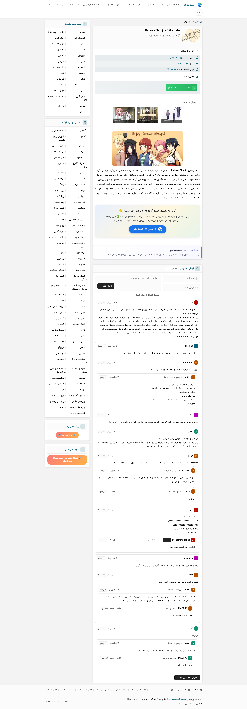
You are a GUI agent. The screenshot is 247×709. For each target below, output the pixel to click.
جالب (62, 220)
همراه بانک (129, 5)
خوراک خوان (80, 237)
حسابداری (81, 231)
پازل (84, 50)
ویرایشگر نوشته (78, 407)
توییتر (166, 690)
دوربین (60, 243)
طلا (62, 301)
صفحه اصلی (173, 5)
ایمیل (83, 173)
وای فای (82, 390)
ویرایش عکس (79, 401)
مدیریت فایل (58, 342)
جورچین (82, 55)
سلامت (61, 264)
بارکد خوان (59, 179)
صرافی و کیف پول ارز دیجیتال (79, 287)
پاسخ (100, 302)
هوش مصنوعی (112, 5)
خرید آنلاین (59, 231)
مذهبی (82, 347)
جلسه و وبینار (79, 225)
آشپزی (82, 32)
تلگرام (195, 690)
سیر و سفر (80, 270)
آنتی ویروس (58, 146)
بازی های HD (165, 35)
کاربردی (82, 318)
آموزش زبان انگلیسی (59, 138)
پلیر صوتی (59, 202)
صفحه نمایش (57, 285)
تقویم (61, 214)
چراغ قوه (60, 225)
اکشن (83, 44)
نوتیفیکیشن (58, 378)
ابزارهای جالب (57, 152)
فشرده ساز (80, 312)
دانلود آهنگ (51, 690)
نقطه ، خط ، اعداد (56, 96)
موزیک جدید (68, 690)
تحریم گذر (81, 214)
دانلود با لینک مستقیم (179, 88)
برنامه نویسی (79, 184)
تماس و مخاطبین (77, 220)
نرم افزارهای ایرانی (92, 5)
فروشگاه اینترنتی (55, 306)
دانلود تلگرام (120, 690)
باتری (83, 179)
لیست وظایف (58, 330)
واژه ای (61, 106)
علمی (83, 306)
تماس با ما (62, 5)
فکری (61, 73)
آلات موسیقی (57, 130)
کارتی (83, 79)
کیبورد (61, 324)
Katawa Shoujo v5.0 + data (162, 30)
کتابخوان (60, 318)
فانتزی (82, 73)
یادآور (61, 407)
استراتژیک (59, 38)
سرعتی (61, 61)
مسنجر (141, 5)
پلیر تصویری (80, 202)
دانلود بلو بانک (138, 690)
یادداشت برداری (78, 413)
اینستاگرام (181, 690)
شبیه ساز (81, 67)
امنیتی (61, 163)
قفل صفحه (58, 312)
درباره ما (49, 5)
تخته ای (60, 50)
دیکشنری (81, 252)
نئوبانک (60, 359)
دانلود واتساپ (85, 690)
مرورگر (61, 347)
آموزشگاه (74, 5)
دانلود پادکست (56, 237)
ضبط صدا (81, 295)
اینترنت (60, 173)
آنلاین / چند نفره (56, 32)
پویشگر (82, 208)
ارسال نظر (107, 286)
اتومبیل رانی (80, 38)
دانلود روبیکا (103, 690)
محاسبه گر (59, 336)
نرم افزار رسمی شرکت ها (58, 370)
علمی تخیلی (58, 67)
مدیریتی (81, 91)
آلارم (83, 136)
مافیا (62, 85)
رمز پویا (82, 258)
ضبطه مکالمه (57, 295)
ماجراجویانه (153, 35)
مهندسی (60, 353)
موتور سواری (58, 91)
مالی (83, 336)
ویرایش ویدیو (57, 401)
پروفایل (82, 196)
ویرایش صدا (58, 395)
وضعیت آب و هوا (77, 395)
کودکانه (60, 79)
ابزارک (83, 152)
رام (62, 252)
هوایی (82, 106)
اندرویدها (189, 5)
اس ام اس (59, 157)
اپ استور (81, 157)
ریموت (82, 264)
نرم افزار (152, 5)
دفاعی (61, 55)
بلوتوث (82, 190)
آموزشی (82, 146)
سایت (183, 699)
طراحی (83, 301)
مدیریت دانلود (78, 342)
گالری (83, 330)
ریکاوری (60, 258)
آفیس (83, 130)
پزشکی (60, 196)
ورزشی (82, 112)
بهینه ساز (59, 190)
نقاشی (82, 378)
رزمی (83, 61)
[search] (199, 12)
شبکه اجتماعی (57, 270)
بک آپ (61, 184)
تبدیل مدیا (59, 208)
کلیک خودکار (79, 324)
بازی (162, 5)
